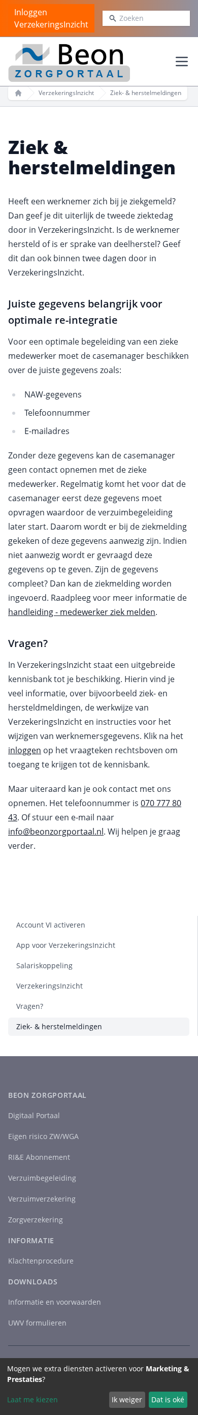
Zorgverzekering (35, 1219)
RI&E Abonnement (39, 1157)
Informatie (31, 1240)
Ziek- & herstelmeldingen (59, 1026)
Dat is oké (167, 1399)
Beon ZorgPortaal (47, 1095)
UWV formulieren (37, 1323)
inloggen (24, 750)
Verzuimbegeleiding (42, 1178)
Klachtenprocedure (41, 1261)
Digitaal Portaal (34, 1115)
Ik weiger (127, 1399)
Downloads (32, 1281)
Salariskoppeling (44, 965)
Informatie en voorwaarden (54, 1302)
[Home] (18, 93)
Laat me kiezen (32, 1399)
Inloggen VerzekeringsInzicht (51, 18)
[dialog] (99, 1386)
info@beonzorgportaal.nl (56, 831)
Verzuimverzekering (42, 1199)
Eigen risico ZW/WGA (43, 1136)
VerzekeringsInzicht (66, 92)
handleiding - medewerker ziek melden (81, 612)
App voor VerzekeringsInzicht (65, 945)
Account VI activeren (50, 925)
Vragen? (29, 1006)
